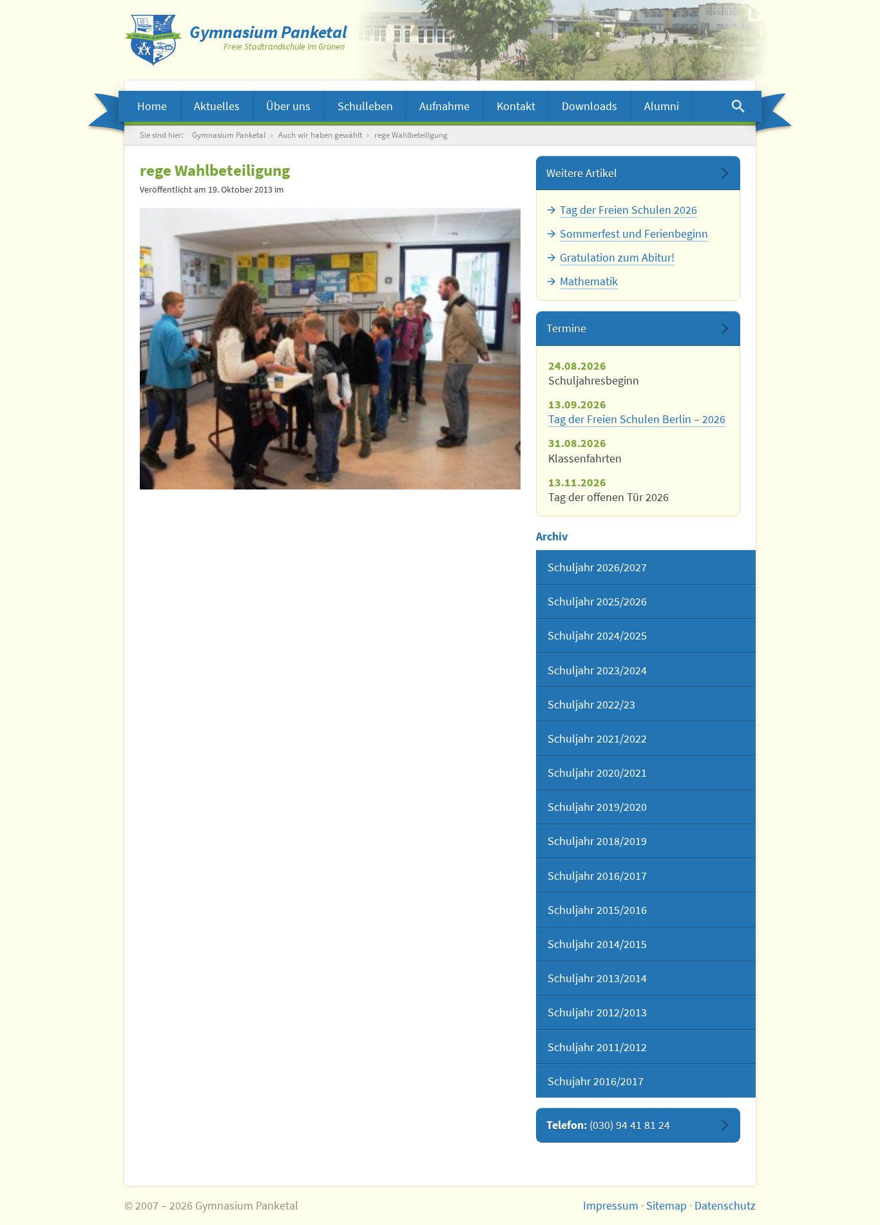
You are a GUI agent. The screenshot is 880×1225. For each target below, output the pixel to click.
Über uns (288, 106)
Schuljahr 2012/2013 (597, 1012)
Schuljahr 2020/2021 (597, 772)
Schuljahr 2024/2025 (597, 635)
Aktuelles (217, 106)
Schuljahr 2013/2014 (597, 978)
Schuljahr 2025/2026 (597, 601)
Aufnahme (444, 106)
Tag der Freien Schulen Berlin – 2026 (636, 419)
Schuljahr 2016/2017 (597, 875)
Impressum (610, 1205)
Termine (566, 328)
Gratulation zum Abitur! (617, 257)
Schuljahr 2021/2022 (597, 738)
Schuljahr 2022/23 (591, 704)
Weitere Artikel (581, 173)
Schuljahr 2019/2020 (597, 806)
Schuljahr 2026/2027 (597, 567)
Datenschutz (725, 1205)
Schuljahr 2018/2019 (597, 840)
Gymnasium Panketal (228, 134)
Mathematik (589, 281)
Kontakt (516, 106)
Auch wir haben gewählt (320, 134)
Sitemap (666, 1205)
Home (152, 106)
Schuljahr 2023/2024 (597, 670)
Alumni (661, 106)
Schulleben (365, 106)
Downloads (589, 106)
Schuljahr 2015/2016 (597, 909)
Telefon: (608, 1124)
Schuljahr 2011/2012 (597, 1047)
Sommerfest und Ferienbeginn (634, 233)
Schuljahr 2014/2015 (597, 943)
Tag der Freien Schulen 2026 (628, 209)
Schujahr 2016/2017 (596, 1081)
